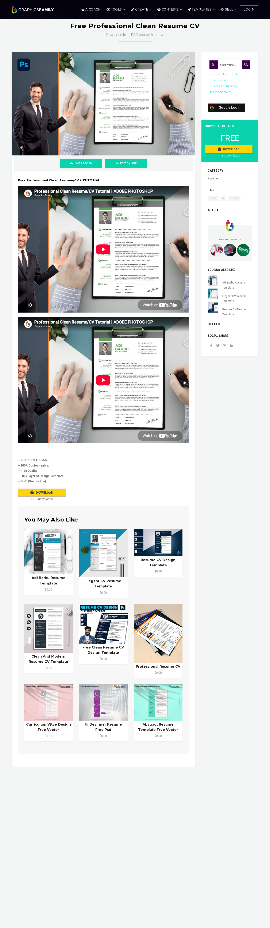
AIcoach (93, 9)
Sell (229, 9)
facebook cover (220, 92)
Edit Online (128, 163)
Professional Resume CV (158, 667)
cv (222, 198)
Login (249, 9)
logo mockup (232, 74)
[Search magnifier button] (246, 64)
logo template (219, 80)
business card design (224, 86)
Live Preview (83, 163)
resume (234, 198)
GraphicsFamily (230, 239)
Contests (170, 9)
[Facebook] (211, 346)
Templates (201, 9)
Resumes (213, 178)
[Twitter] (218, 346)
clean (212, 198)
